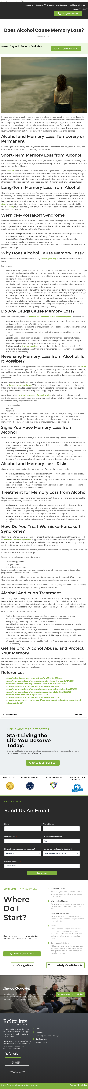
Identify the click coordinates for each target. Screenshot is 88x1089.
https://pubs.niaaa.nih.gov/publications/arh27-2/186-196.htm (34, 678)
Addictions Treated (77, 5)
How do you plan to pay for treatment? (58, 849)
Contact (76, 9)
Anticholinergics (29, 346)
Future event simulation (20, 385)
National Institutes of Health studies (34, 395)
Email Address (10, 837)
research (10, 170)
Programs (40, 5)
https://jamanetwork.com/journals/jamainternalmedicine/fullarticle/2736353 (41, 689)
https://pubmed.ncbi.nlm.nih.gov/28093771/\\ (27, 694)
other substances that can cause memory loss (50, 316)
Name (7, 824)
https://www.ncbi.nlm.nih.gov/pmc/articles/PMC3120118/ (32, 686)
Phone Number (49, 824)
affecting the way (48, 258)
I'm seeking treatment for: (53, 837)
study (3, 204)
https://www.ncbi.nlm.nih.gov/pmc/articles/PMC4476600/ (32, 697)
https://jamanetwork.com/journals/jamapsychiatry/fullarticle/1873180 (38, 692)
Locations (29, 5)
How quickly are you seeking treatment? (20, 849)
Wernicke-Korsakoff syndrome (17, 539)
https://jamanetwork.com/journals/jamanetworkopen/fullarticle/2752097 (40, 681)
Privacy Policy (82, 1085)
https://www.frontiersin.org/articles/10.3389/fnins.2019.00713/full (36, 683)
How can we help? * (12, 861)
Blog (84, 9)
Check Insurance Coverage (57, 5)
